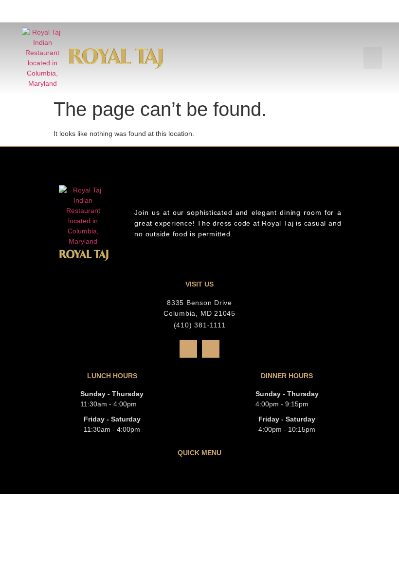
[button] (372, 58)
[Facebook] (188, 349)
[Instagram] (210, 349)
